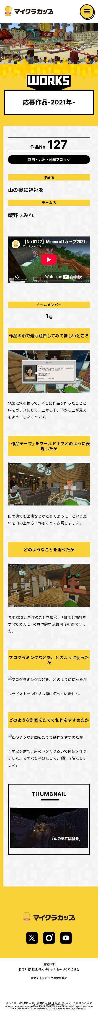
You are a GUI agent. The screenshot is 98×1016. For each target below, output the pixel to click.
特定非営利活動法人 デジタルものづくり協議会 (49, 969)
